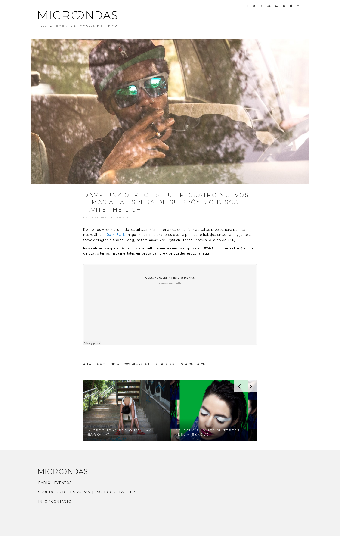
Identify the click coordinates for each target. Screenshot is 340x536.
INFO (111, 25)
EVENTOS (66, 25)
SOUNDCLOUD (51, 492)
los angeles (173, 364)
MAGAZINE (91, 25)
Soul (191, 364)
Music (105, 217)
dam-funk (107, 364)
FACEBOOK (105, 492)
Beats (89, 364)
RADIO (45, 25)
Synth (204, 364)
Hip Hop (153, 364)
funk (138, 364)
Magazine (90, 217)
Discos (124, 364)
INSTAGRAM (80, 492)
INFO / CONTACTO (54, 501)
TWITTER (127, 492)
